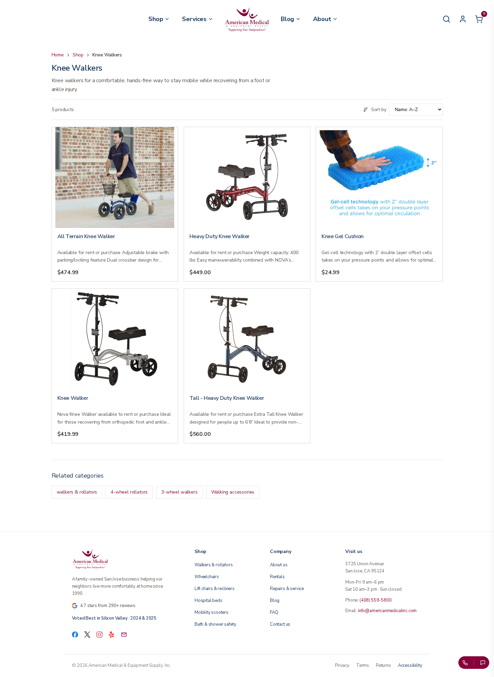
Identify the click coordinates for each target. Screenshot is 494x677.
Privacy (342, 665)
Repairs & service (287, 589)
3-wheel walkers (179, 492)
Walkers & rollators (214, 565)
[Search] (446, 19)
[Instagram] (99, 634)
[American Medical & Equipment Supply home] (125, 559)
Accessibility (410, 665)
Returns (383, 665)
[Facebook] (75, 634)
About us (279, 565)
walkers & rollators (77, 492)
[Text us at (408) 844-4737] (482, 662)
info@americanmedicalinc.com (387, 611)
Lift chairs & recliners (215, 589)
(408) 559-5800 (376, 600)
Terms (362, 665)
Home (58, 55)
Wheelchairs (207, 577)
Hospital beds (208, 601)
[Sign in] (463, 19)
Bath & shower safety (215, 624)
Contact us (280, 624)
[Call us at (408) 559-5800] (464, 662)
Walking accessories (233, 492)
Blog (274, 601)
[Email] (124, 634)
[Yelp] (112, 634)
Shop (78, 55)
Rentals (277, 577)
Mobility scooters (211, 612)
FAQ (274, 612)
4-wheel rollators (129, 492)
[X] (87, 634)
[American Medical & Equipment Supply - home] (247, 19)
